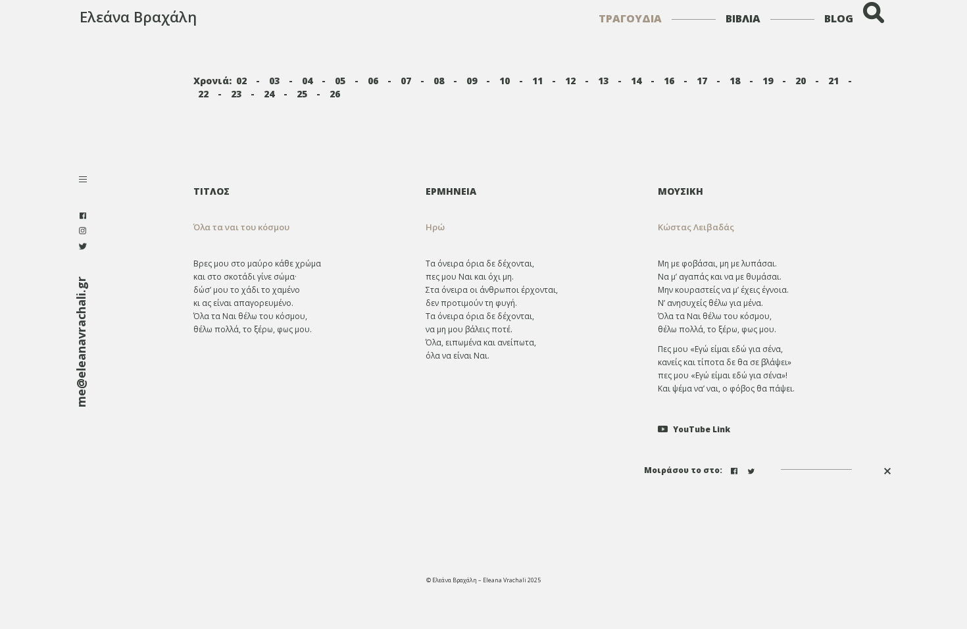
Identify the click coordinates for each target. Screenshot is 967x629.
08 (439, 80)
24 (269, 94)
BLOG (838, 18)
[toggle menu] (83, 181)
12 (570, 80)
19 (767, 80)
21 (833, 80)
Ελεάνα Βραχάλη (138, 16)
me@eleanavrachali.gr (81, 341)
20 (800, 80)
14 (636, 80)
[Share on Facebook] (735, 469)
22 (203, 94)
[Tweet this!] (752, 469)
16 (669, 80)
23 (236, 94)
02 (241, 80)
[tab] (531, 191)
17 (702, 80)
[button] (531, 227)
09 (471, 80)
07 (406, 80)
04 (307, 80)
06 (373, 80)
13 (603, 80)
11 (537, 80)
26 (335, 94)
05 (340, 80)
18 (735, 80)
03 (274, 80)
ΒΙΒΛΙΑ (743, 18)
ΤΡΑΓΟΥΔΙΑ (630, 18)
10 (504, 80)
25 (302, 94)
